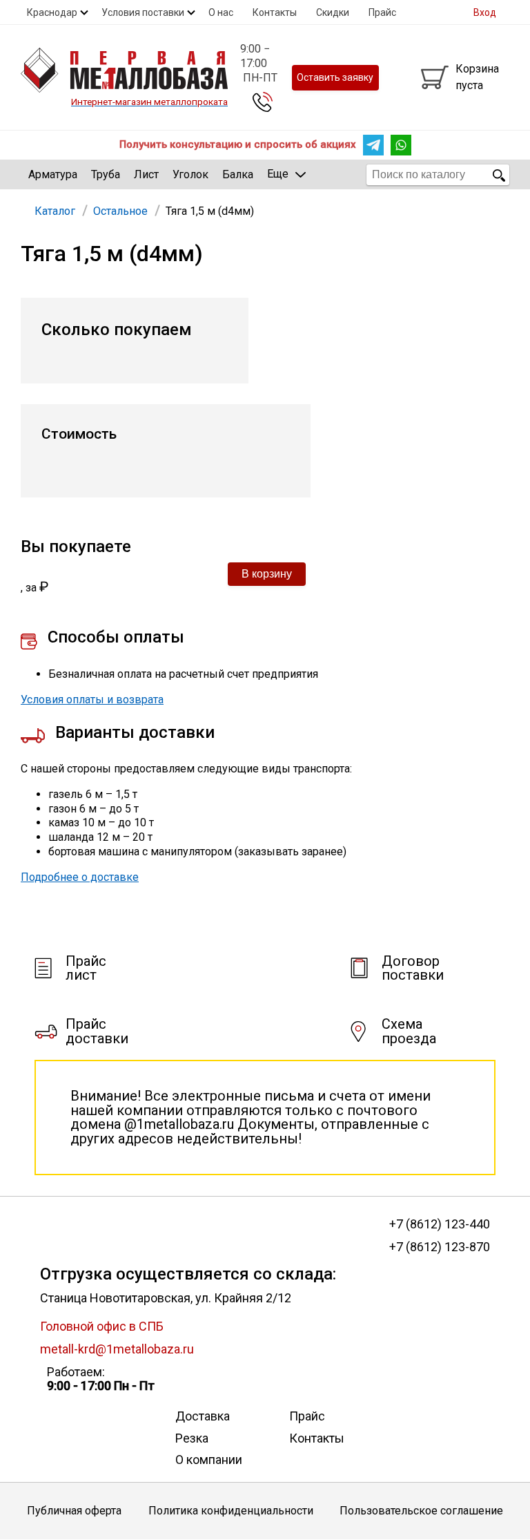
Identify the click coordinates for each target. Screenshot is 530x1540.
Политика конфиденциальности (230, 1510)
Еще (277, 173)
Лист (146, 174)
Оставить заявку (335, 77)
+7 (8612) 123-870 (439, 1247)
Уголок (190, 174)
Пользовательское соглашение (421, 1510)
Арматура (52, 174)
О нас (220, 12)
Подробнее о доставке (80, 877)
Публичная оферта (74, 1510)
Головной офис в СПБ (102, 1326)
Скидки (332, 12)
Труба (105, 174)
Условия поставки (142, 12)
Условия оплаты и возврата (92, 699)
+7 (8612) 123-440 (439, 1224)
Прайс (382, 12)
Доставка (202, 1416)
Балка (237, 174)
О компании (208, 1459)
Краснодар (52, 12)
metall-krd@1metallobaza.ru (117, 1349)
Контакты (275, 12)
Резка (191, 1438)
